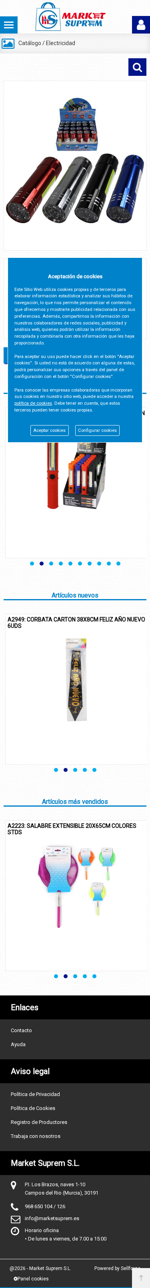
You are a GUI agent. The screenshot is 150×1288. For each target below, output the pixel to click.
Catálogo (29, 43)
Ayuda (18, 1044)
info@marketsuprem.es (52, 1218)
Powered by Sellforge (117, 1268)
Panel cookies (33, 1279)
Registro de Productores (39, 1122)
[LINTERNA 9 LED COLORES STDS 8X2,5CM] (75, 166)
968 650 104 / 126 (45, 1206)
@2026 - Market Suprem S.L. (40, 1268)
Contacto (21, 1030)
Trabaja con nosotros (35, 1136)
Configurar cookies (97, 430)
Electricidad (60, 43)
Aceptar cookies (49, 430)
